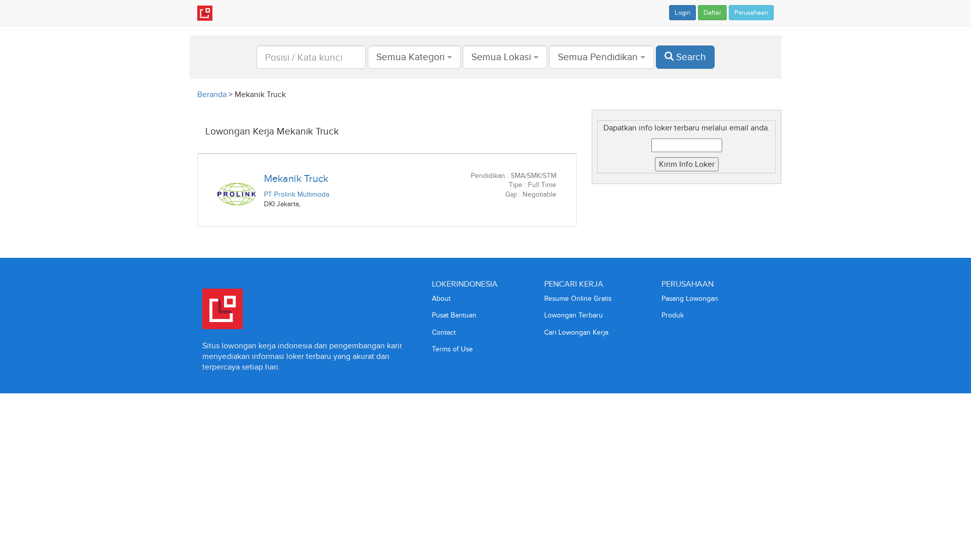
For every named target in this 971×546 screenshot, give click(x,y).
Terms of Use (452, 349)
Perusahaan (751, 12)
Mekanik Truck (296, 178)
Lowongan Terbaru (573, 315)
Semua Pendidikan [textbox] (598, 57)
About (441, 298)
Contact (444, 332)
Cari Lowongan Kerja (576, 332)
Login (682, 12)
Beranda (212, 94)
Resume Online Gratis (577, 298)
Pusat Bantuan (454, 315)
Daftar (712, 12)
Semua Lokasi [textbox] (501, 57)
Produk (672, 315)
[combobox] (414, 57)
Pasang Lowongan (689, 298)
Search (690, 57)
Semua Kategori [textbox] (410, 57)
